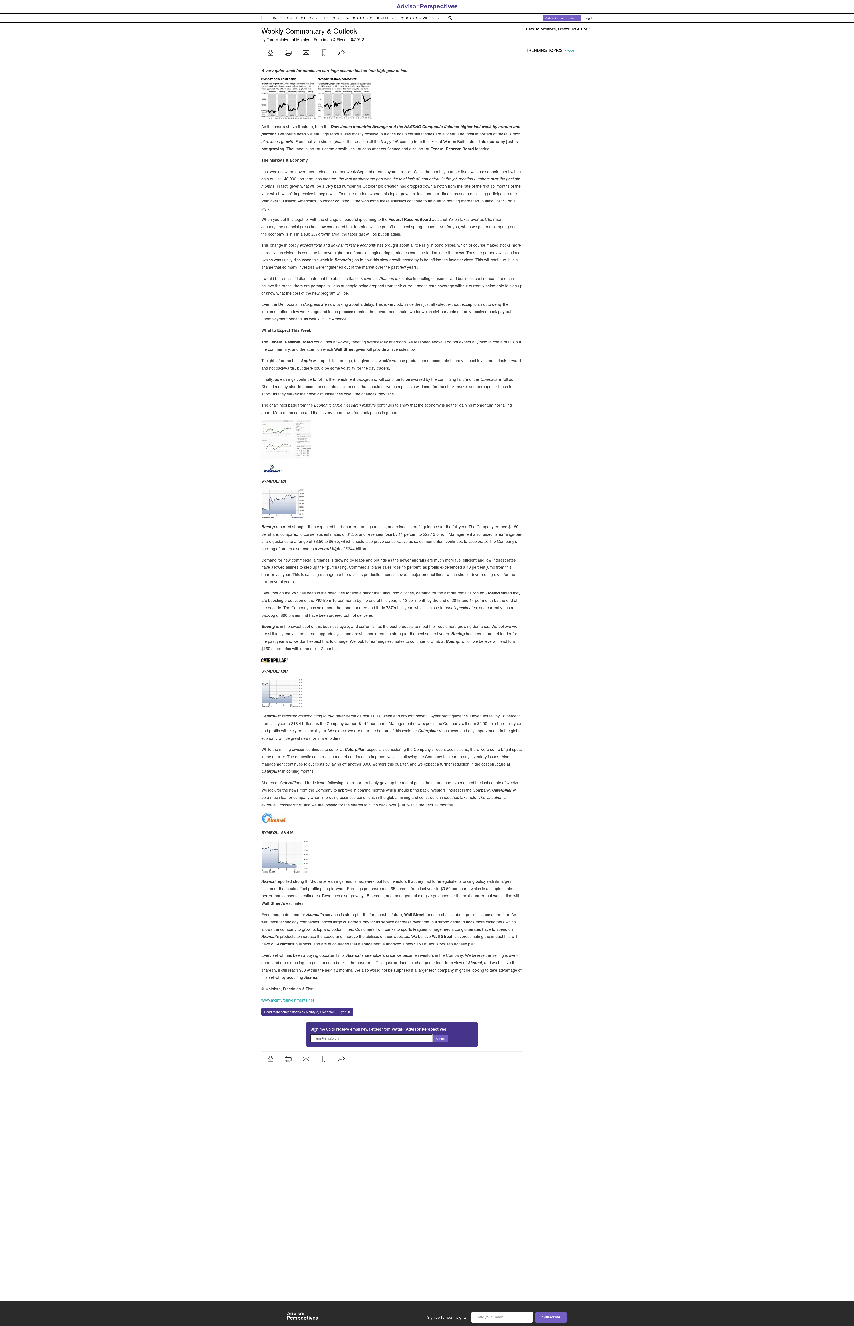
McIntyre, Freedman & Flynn (321, 39)
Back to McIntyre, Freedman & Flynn (558, 29)
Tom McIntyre (279, 39)
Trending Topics (544, 50)
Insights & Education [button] (294, 18)
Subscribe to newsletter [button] (562, 18)
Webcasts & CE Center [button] (368, 18)
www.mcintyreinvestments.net (287, 1000)
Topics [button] (331, 18)
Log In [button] (589, 18)
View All (569, 50)
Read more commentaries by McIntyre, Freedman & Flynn (306, 1012)
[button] (270, 52)
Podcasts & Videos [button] (418, 18)
